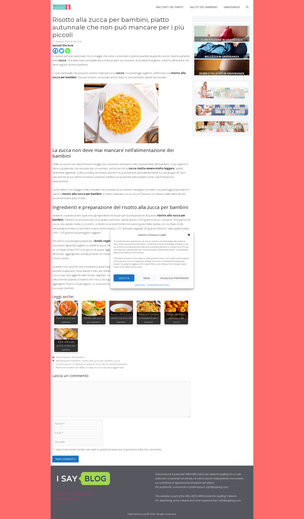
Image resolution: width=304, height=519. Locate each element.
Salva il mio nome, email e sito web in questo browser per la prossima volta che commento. (109, 449)
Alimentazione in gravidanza (222, 40)
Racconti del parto (169, 7)
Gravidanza (232, 7)
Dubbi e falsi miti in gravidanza (221, 73)
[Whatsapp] (67, 51)
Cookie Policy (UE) (67, 499)
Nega (146, 277)
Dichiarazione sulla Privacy (158, 284)
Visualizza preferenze (174, 277)
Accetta (124, 277)
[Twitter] (61, 51)
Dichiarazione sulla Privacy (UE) (75, 493)
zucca (117, 360)
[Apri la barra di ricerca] (247, 7)
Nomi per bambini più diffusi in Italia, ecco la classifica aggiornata (90, 367)
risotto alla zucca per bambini (97, 360)
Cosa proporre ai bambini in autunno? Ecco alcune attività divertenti (91, 364)
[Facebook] (55, 51)
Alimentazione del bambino (70, 357)
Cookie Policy (140, 284)
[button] (188, 234)
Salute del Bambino (203, 7)
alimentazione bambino (68, 360)
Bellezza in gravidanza (222, 56)
